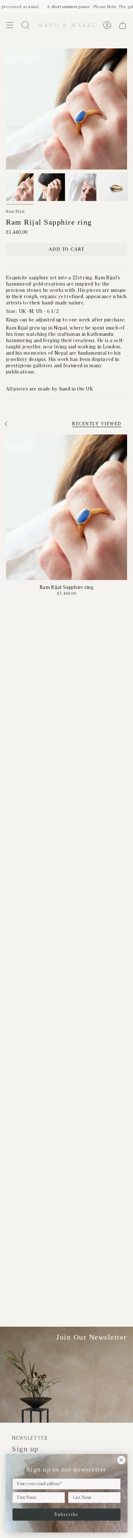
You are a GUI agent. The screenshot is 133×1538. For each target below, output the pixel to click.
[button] (25, 25)
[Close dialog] (121, 1460)
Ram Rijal (15, 211)
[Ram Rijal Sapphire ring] (66, 507)
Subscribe (66, 1514)
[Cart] (122, 25)
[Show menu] (9, 25)
